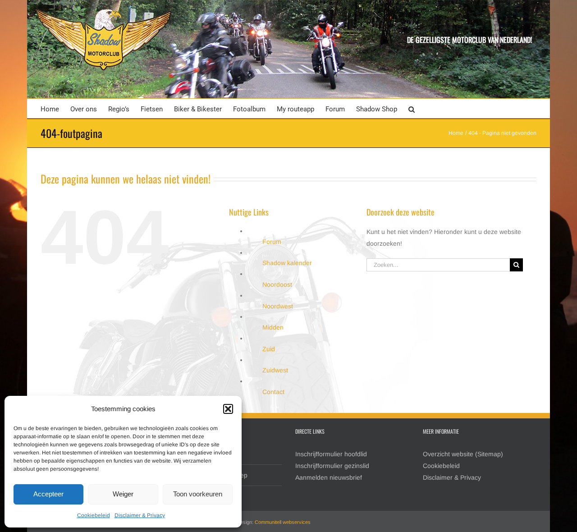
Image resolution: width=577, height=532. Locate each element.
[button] (228, 408)
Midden (273, 327)
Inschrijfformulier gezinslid (332, 465)
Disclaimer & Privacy (139, 515)
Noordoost (277, 284)
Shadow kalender (287, 262)
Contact (273, 391)
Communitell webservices (283, 522)
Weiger (123, 494)
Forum (271, 241)
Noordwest (277, 306)
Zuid (268, 349)
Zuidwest (275, 370)
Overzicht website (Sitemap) (463, 454)
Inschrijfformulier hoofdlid (331, 454)
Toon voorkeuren (197, 494)
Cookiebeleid (93, 515)
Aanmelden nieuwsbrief (328, 477)
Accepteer (48, 494)
